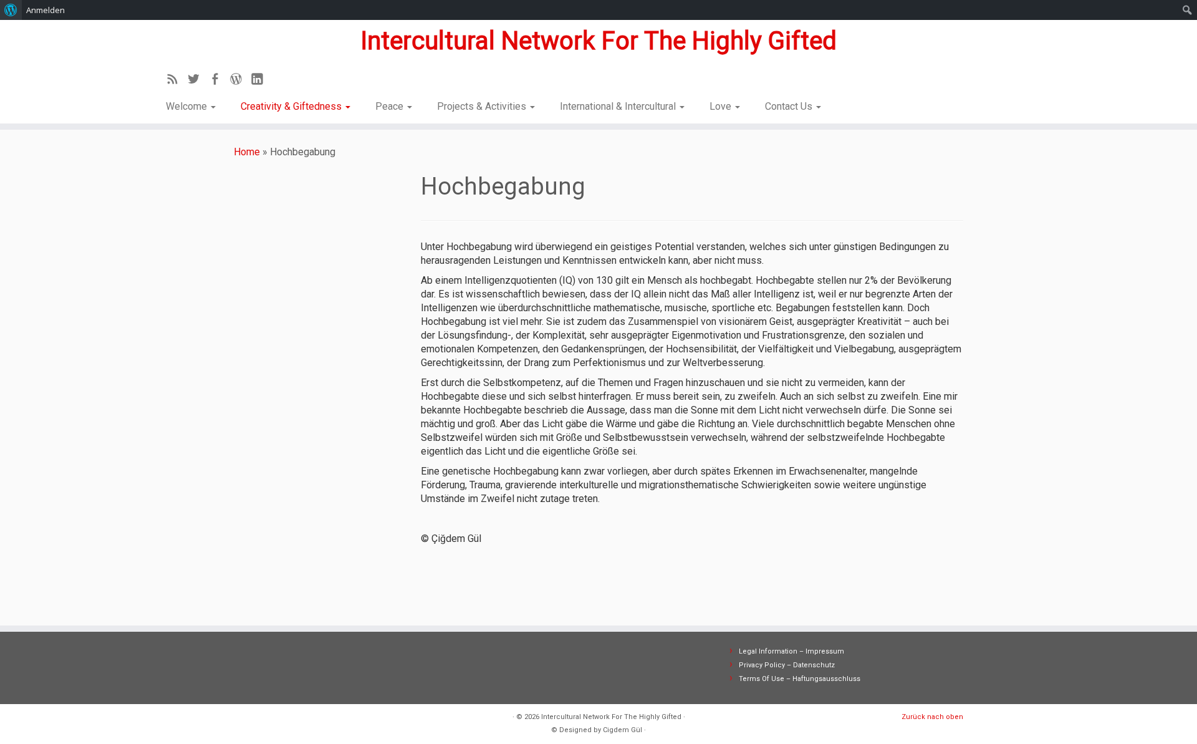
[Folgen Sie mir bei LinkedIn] (261, 81)
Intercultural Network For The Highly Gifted (598, 41)
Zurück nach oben (932, 717)
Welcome (187, 106)
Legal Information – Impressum (791, 651)
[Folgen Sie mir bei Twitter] (197, 81)
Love (721, 106)
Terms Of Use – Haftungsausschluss (799, 679)
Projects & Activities (483, 106)
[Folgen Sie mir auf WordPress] (240, 81)
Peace (390, 106)
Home (247, 152)
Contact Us (790, 106)
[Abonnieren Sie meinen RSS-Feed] (176, 81)
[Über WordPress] (11, 10)
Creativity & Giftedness (292, 106)
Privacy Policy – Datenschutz (787, 665)
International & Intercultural (619, 106)
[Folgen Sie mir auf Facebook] (218, 81)
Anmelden (45, 10)
